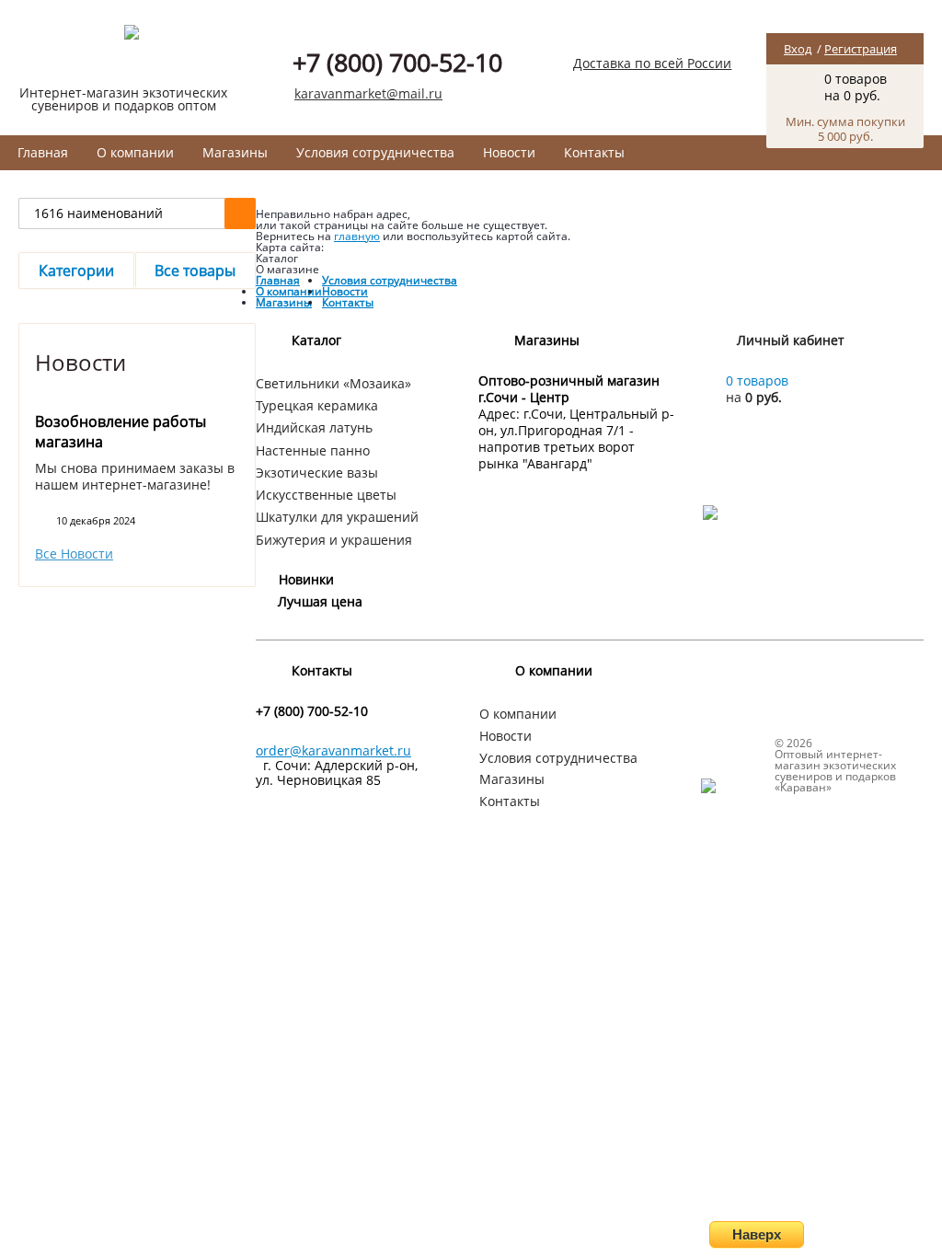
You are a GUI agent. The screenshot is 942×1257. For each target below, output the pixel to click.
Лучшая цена (320, 601)
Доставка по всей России (652, 63)
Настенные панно (313, 450)
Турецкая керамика (317, 405)
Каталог (316, 340)
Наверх (756, 1234)
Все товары (195, 270)
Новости (509, 152)
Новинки (306, 579)
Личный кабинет (790, 340)
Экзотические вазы (317, 472)
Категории (76, 270)
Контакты (594, 152)
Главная (42, 152)
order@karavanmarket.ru (333, 750)
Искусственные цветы (326, 494)
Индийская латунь (314, 427)
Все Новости (74, 554)
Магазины (235, 152)
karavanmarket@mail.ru (368, 93)
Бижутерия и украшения (334, 539)
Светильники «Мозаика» (333, 383)
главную (357, 236)
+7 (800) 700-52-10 (397, 62)
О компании (135, 152)
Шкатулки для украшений (337, 516)
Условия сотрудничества (375, 152)
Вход (797, 48)
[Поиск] (240, 213)
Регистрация (860, 48)
